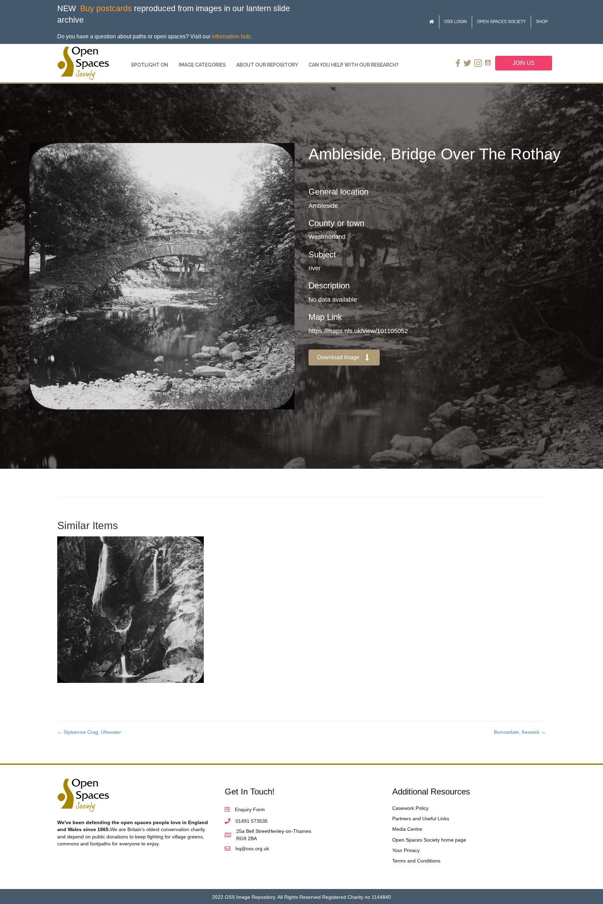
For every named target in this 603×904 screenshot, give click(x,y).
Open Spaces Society (501, 21)
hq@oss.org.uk (252, 848)
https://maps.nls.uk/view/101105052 (358, 330)
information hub (231, 36)
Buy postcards (106, 8)
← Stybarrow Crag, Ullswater (89, 732)
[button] (344, 357)
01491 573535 (252, 821)
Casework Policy (410, 808)
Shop (542, 21)
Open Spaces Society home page (429, 840)
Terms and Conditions (416, 861)
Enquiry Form (250, 809)
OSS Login (455, 21)
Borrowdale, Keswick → (520, 732)
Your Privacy (406, 850)
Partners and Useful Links (420, 818)
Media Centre (407, 829)
